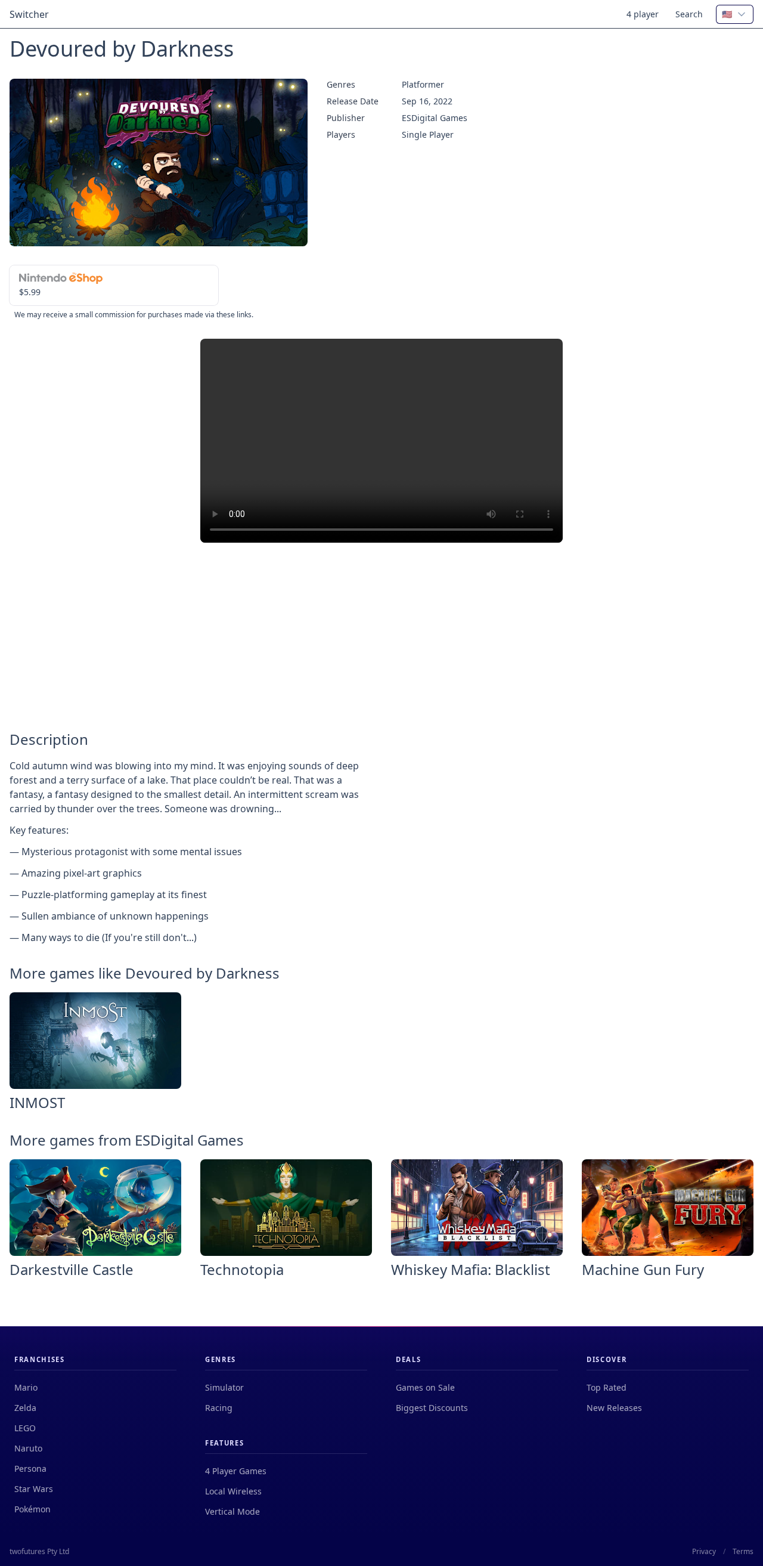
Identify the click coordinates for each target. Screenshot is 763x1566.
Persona (30, 1468)
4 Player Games (235, 1471)
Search (689, 14)
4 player (642, 14)
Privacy (704, 1551)
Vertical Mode (232, 1511)
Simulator (224, 1387)
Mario (26, 1387)
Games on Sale (425, 1387)
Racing (218, 1407)
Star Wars (33, 1488)
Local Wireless (233, 1491)
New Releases (614, 1407)
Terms (743, 1551)
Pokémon (32, 1509)
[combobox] (734, 14)
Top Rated (606, 1387)
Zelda (25, 1407)
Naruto (28, 1448)
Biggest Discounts (432, 1407)
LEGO (25, 1428)
